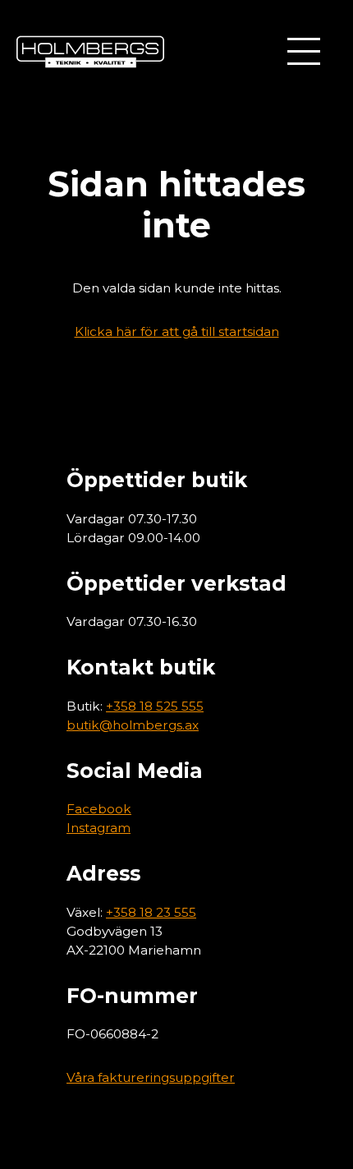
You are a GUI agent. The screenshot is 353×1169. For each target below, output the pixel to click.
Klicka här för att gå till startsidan (177, 331)
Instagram (98, 827)
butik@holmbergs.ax (132, 725)
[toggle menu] (304, 51)
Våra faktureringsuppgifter (150, 1077)
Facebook (98, 809)
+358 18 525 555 (155, 706)
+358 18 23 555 (151, 912)
